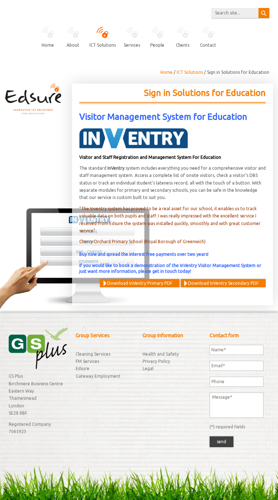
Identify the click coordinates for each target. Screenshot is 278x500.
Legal (148, 368)
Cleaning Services (93, 354)
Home (48, 45)
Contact (208, 45)
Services (132, 45)
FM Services (87, 361)
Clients (182, 45)
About (73, 45)
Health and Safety (161, 354)
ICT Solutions (102, 45)
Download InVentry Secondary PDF (223, 283)
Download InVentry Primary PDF (139, 283)
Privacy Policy (156, 361)
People (157, 45)
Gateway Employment (98, 376)
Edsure (82, 368)
